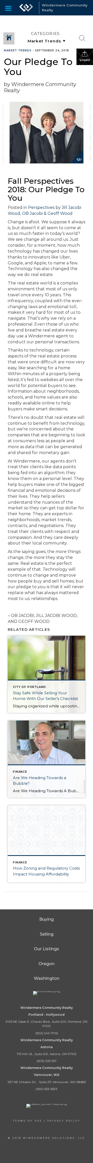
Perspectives (41, 207)
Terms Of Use (27, 1120)
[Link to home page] (26, 7)
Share (85, 60)
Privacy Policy (63, 1120)
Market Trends (18, 50)
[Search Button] (82, 38)
